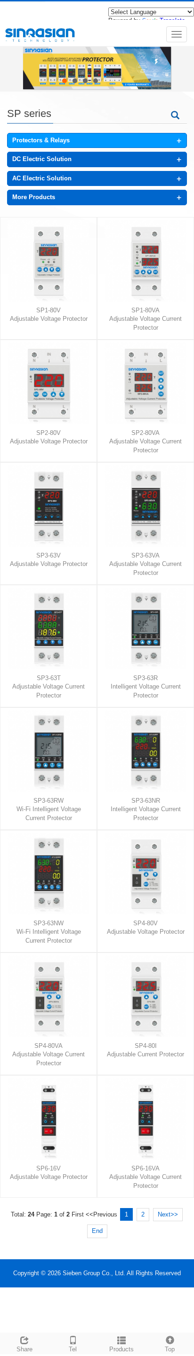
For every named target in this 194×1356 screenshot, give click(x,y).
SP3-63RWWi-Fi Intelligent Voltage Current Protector (48, 809)
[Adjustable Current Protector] (149, 996)
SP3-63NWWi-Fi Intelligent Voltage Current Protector (48, 932)
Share (24, 1349)
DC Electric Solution (42, 159)
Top (170, 1349)
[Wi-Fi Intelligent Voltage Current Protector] (52, 751)
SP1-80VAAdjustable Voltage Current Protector (145, 319)
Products (121, 1349)
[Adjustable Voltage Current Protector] (149, 261)
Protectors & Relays (41, 140)
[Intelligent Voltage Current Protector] (149, 628)
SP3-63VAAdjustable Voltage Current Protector (145, 564)
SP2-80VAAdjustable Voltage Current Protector (145, 441)
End (97, 1230)
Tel (73, 1349)
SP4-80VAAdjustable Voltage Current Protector (48, 1054)
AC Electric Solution (42, 178)
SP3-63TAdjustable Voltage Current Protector (48, 686)
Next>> (168, 1214)
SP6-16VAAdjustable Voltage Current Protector (145, 1177)
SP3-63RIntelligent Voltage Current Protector (146, 686)
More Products (33, 197)
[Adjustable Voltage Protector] (52, 261)
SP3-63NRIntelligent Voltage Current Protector (146, 809)
